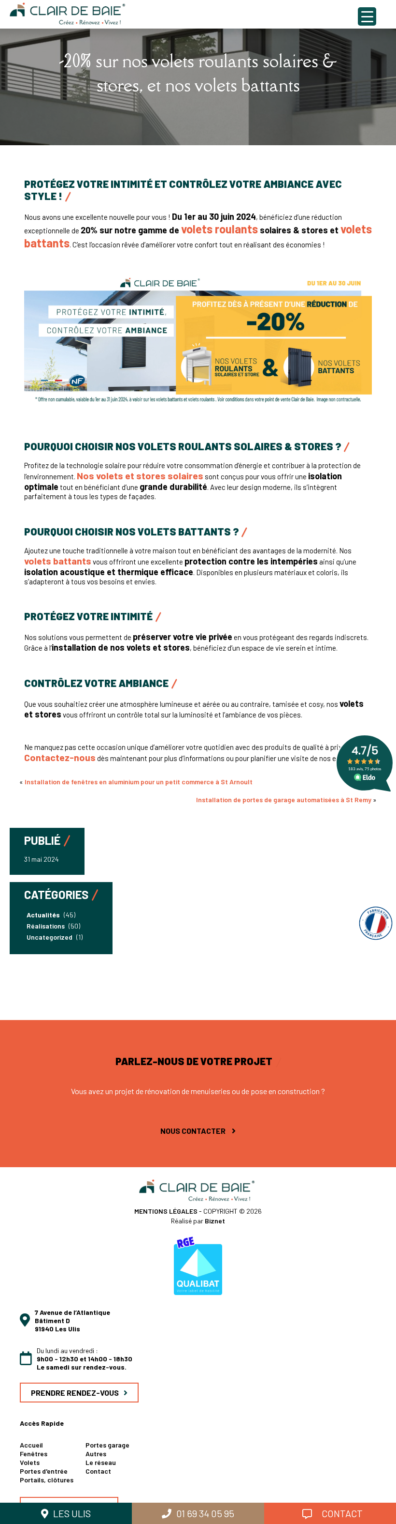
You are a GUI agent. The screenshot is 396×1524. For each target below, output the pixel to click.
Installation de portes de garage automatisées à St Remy (283, 799)
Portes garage (107, 1445)
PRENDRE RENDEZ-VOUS (75, 1392)
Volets (30, 1462)
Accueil (31, 1445)
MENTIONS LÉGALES (166, 1211)
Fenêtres (33, 1453)
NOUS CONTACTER (193, 1130)
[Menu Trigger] (367, 16)
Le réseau (100, 1462)
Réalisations (46, 926)
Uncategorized (49, 937)
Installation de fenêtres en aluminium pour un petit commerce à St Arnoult (139, 781)
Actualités (43, 915)
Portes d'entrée (44, 1471)
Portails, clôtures (46, 1480)
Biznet (215, 1221)
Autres (95, 1453)
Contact (98, 1471)
